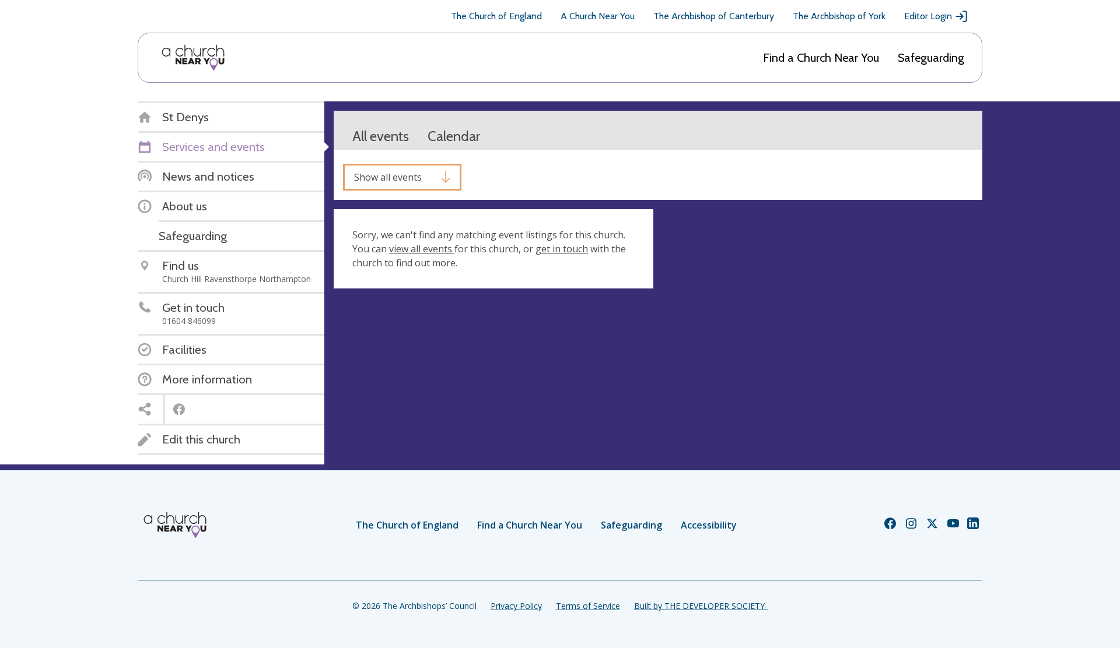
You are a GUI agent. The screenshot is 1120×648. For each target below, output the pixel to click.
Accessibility (709, 525)
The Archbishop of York (839, 16)
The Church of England (496, 16)
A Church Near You (598, 16)
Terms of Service (588, 605)
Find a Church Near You (821, 58)
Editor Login (928, 16)
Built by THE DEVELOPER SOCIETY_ (701, 605)
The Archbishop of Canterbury (713, 16)
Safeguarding (931, 58)
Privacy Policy (516, 605)
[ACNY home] (193, 57)
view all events (421, 248)
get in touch (562, 248)
